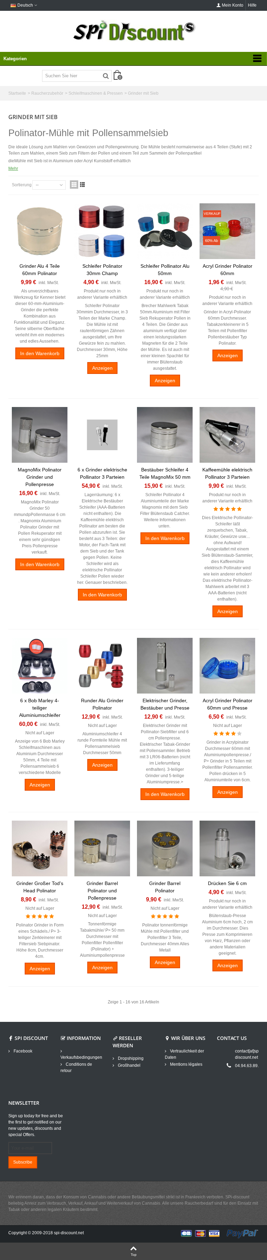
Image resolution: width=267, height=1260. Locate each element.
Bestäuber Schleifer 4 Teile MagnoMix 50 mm (165, 473)
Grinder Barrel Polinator (164, 887)
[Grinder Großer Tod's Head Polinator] (39, 848)
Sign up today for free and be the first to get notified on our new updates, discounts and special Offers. (35, 1125)
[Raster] (74, 184)
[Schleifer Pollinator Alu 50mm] (165, 231)
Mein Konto (232, 5)
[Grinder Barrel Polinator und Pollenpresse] (102, 848)
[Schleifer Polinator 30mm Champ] (102, 231)
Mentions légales (185, 1064)
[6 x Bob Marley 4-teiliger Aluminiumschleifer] (39, 666)
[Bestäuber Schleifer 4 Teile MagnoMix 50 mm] (165, 435)
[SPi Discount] (133, 30)
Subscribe (22, 1162)
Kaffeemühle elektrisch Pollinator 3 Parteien (227, 473)
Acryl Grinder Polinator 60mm (227, 269)
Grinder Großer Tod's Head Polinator (39, 887)
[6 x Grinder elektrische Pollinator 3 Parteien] (102, 435)
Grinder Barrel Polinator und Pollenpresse (102, 891)
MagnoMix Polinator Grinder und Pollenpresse (40, 477)
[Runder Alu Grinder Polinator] (102, 666)
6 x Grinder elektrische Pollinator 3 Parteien (102, 473)
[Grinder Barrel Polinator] (165, 848)
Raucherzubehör (47, 93)
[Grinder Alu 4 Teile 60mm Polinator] (39, 231)
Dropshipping (130, 1058)
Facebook (22, 1051)
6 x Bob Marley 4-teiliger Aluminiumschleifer (39, 708)
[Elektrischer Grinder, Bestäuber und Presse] (165, 666)
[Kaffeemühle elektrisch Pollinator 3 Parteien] (227, 435)
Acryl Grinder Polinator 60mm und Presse (227, 704)
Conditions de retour (76, 1067)
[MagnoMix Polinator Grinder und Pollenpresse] (39, 435)
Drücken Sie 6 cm (227, 883)
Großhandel (128, 1065)
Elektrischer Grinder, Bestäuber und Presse (164, 704)
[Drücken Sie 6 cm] (227, 848)
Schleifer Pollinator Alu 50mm (164, 269)
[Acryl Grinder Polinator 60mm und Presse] (227, 666)
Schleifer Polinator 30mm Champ (102, 269)
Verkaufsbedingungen (81, 1057)
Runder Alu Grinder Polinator (102, 704)
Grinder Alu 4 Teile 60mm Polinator (39, 269)
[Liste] (82, 184)
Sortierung (22, 184)
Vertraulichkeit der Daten (184, 1054)
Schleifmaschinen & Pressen (95, 93)
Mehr (13, 168)
